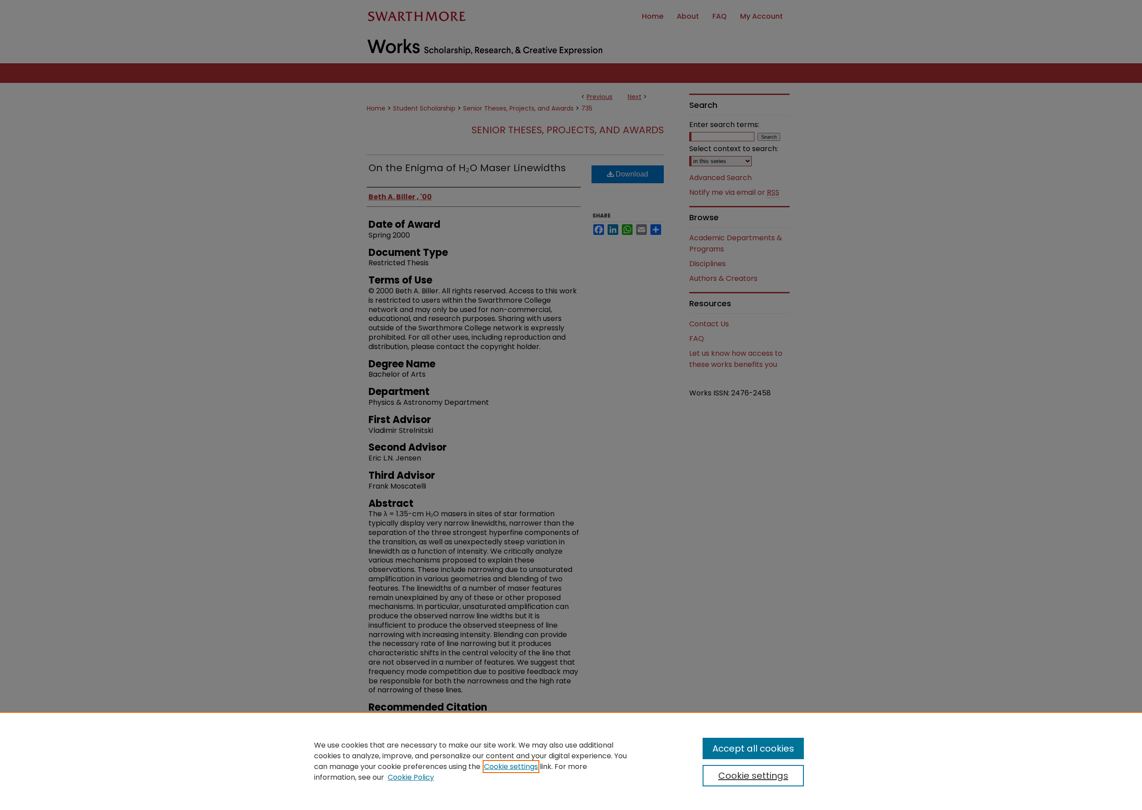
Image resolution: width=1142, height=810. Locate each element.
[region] (571, 761)
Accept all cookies (753, 748)
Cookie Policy (411, 777)
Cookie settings (511, 766)
